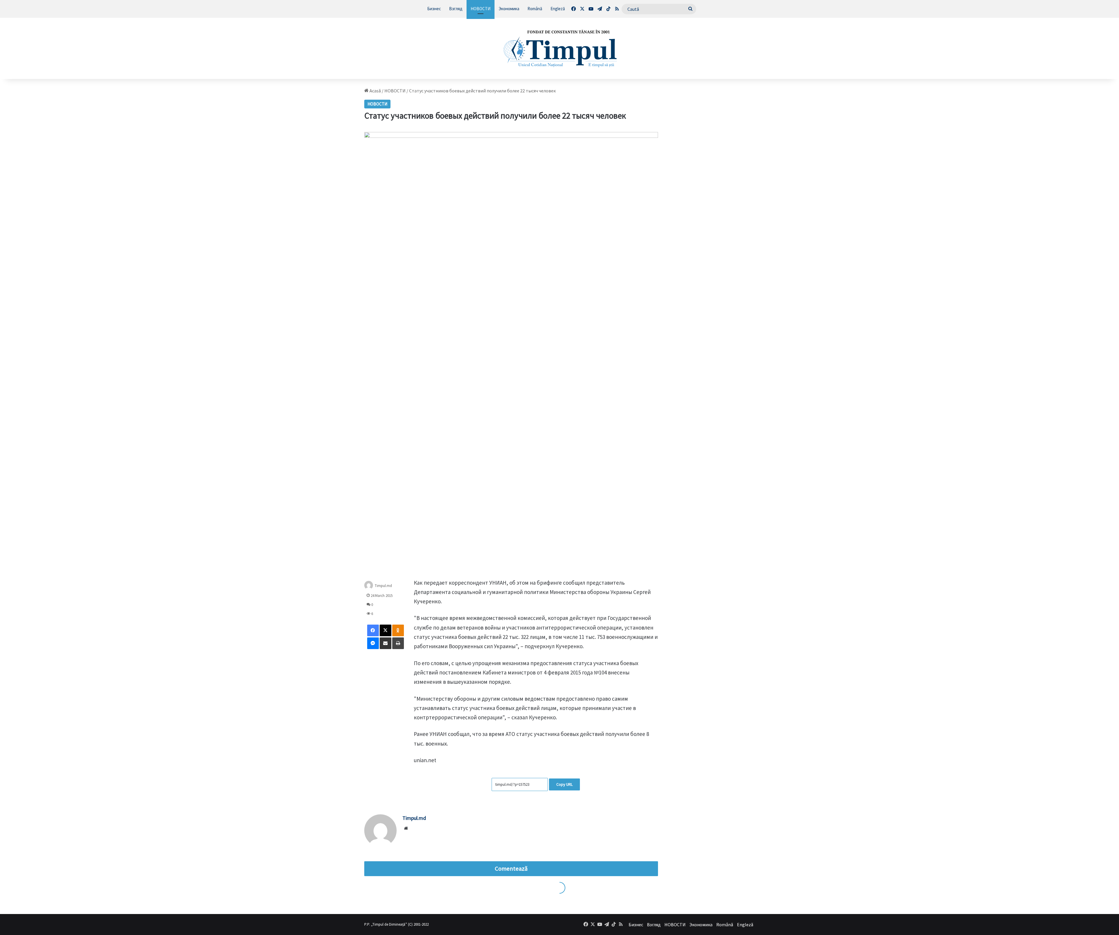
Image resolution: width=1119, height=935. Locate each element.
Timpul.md (383, 585)
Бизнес (434, 8)
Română (534, 8)
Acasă (375, 91)
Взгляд (455, 8)
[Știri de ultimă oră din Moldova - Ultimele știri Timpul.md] (559, 48)
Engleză (557, 8)
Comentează (511, 868)
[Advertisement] (713, 175)
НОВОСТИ (480, 8)
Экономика (509, 8)
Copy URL (564, 784)
